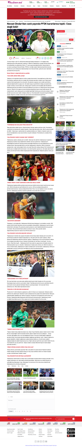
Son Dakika (9, 5)
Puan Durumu (41, 424)
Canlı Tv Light (10, 432)
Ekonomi (29, 5)
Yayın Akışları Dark (21, 431)
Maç (18, 365)
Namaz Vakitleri (16, 424)
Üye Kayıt (57, 431)
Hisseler (49, 424)
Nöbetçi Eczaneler (21, 432)
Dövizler (40, 431)
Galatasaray (14, 365)
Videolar (52, 5)
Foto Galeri (45, 5)
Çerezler (41, 445)
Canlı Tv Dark (20, 429)
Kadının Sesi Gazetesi (11, 21)
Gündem (22, 5)
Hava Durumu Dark (11, 429)
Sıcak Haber (49, 436)
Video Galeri (49, 431)
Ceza (9, 365)
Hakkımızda (27, 445)
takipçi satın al (21, 436)
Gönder (10, 411)
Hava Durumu (33, 424)
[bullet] (24, 411)
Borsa (8, 424)
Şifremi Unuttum (58, 432)
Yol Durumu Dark (10, 431)
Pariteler (55, 424)
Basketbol (21, 21)
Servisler (16, 5)
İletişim (31, 445)
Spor (34, 5)
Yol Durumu (62, 424)
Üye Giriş (57, 429)
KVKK (44, 445)
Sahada (26, 365)
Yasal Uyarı (55, 445)
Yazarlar (58, 5)
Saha (22, 365)
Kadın (39, 5)
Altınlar (40, 429)
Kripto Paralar (71, 424)
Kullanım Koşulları (49, 445)
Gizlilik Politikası (36, 445)
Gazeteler (64, 5)
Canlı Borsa (30, 429)
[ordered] (22, 411)
